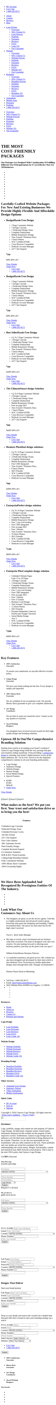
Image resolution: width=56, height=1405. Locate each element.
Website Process (18, 58)
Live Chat (10, 9)
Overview (15, 30)
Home (8, 1007)
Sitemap (9, 1108)
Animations (11, 98)
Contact (9, 18)
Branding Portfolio (14, 1066)
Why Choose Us (18, 32)
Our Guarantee (17, 48)
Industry (4, 1341)
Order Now (11, 266)
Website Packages (13, 1049)
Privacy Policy (29, 1115)
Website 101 (16, 70)
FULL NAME (7, 1228)
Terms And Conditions (11, 1115)
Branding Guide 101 (14, 1076)
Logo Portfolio (12, 1027)
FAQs (13, 44)
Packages (15, 39)
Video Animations (13, 1091)
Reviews (9, 20)
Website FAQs (12, 1054)
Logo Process (17, 34)
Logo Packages (12, 1029)
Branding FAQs (12, 1073)
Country (4, 1234)
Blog (8, 23)
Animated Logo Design (16, 1086)
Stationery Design (13, 1088)
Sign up (9, 1106)
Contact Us (10, 1014)
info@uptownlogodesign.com (24, 983)
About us (10, 1009)
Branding (10, 74)
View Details (11, 264)
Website (9, 51)
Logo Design (11, 27)
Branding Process (18, 81)
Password (5, 1264)
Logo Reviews (12, 1032)
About (8, 16)
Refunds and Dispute (15, 1016)
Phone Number (7, 1236)
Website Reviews (13, 1051)
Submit (4, 1242)
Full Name (5, 1259)
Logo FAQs (11, 1034)
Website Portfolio (13, 1046)
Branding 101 (17, 93)
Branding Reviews (14, 1071)
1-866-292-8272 (13, 11)
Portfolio (15, 37)
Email (3, 1231)
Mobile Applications (14, 1093)
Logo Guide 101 (13, 1036)
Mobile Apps (11, 100)
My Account (11, 7)
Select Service (7, 1338)
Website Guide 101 (14, 1056)
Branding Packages (14, 1069)
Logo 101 (15, 46)
